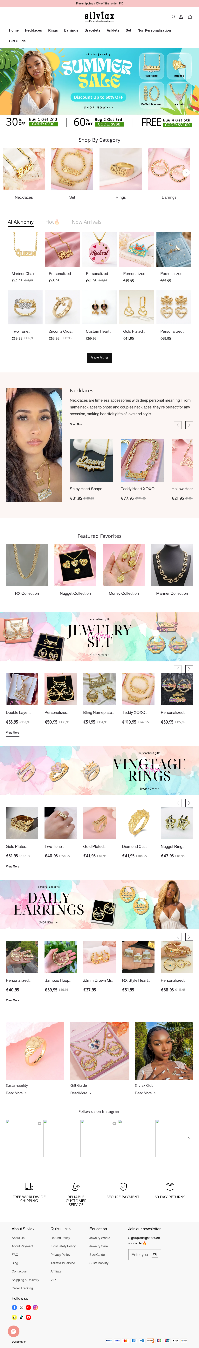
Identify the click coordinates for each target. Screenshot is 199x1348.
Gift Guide (17, 41)
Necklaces (33, 30)
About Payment (22, 1246)
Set (128, 30)
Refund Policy (60, 1238)
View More (99, 358)
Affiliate (56, 1271)
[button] (173, 17)
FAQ (15, 1255)
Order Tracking (22, 1288)
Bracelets (92, 30)
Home (14, 30)
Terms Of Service (63, 1263)
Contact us (19, 1271)
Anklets (113, 30)
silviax (22, 1341)
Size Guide (97, 1255)
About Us (18, 1238)
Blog (15, 1263)
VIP (53, 1280)
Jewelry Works (99, 1238)
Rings (53, 30)
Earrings (71, 30)
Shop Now (76, 424)
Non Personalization (154, 30)
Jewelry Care (98, 1246)
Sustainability (98, 1263)
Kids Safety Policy (63, 1246)
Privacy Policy (60, 1255)
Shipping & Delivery (25, 1280)
